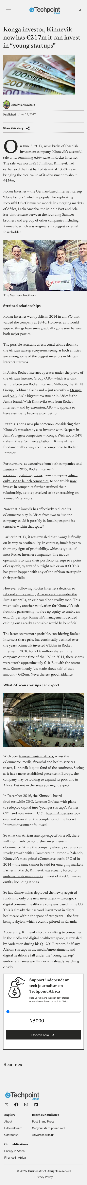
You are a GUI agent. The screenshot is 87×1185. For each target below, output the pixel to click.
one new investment (41, 898)
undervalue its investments (23, 876)
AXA (13, 396)
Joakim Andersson (59, 813)
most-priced (28, 859)
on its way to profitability (21, 543)
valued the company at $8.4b (24, 322)
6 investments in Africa (36, 756)
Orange (76, 390)
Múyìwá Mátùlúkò (23, 105)
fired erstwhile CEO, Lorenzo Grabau (31, 802)
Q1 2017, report (52, 944)
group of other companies (44, 220)
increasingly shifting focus (22, 475)
